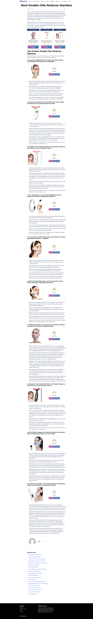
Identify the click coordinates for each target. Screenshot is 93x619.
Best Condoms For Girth (34, 591)
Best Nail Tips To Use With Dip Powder (37, 569)
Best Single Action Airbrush (35, 554)
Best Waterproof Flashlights (35, 573)
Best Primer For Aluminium (35, 589)
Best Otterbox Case (33, 567)
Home (30, 1)
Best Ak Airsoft (32, 579)
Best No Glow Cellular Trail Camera (37, 558)
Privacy (21, 610)
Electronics (58, 1)
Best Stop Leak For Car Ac (35, 587)
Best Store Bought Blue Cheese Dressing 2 (39, 583)
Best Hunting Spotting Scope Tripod (37, 581)
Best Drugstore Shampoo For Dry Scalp (38, 563)
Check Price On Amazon (33, 47)
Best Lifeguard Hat (33, 593)
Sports (47, 1)
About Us (21, 607)
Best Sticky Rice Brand (34, 565)
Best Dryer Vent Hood (34, 585)
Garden (42, 1)
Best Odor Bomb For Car (34, 556)
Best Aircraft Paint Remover (35, 577)
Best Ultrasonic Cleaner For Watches (37, 561)
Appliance (52, 1)
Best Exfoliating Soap (34, 575)
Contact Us (22, 611)
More (70, 1)
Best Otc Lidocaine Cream (35, 571)
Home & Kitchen (36, 1)
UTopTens (22, 606)
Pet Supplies (64, 1)
